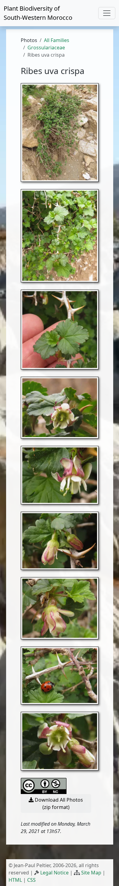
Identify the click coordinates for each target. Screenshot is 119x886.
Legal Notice (54, 872)
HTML (15, 880)
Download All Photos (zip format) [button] (58, 803)
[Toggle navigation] (106, 13)
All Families (56, 40)
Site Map (91, 872)
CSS (31, 880)
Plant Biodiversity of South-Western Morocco (38, 13)
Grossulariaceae (46, 47)
